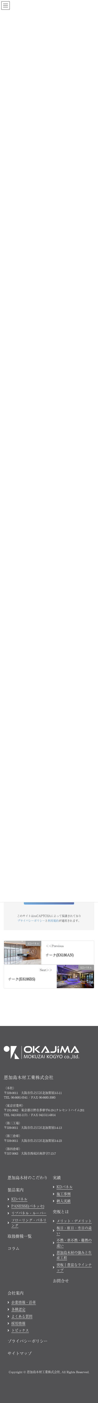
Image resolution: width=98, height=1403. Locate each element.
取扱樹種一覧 (20, 1236)
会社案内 (16, 1293)
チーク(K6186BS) (21, 978)
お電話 (21, 1396)
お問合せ (61, 1281)
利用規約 (53, 921)
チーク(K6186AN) (60, 954)
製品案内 (16, 1190)
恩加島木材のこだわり (28, 1177)
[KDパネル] (22, 951)
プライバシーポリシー (31, 921)
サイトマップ (20, 1353)
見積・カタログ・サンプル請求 (62, 1396)
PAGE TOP (90, 1258)
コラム (14, 1248)
